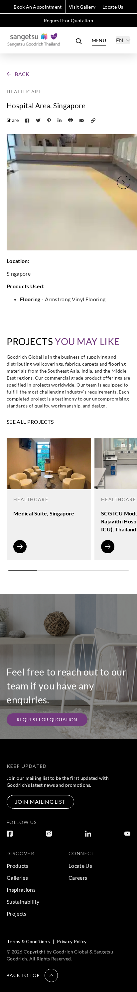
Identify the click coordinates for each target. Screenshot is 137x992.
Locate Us (112, 7)
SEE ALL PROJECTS (30, 421)
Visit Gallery (82, 7)
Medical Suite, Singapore (43, 513)
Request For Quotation (68, 20)
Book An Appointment (38, 7)
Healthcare (24, 91)
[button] (123, 182)
